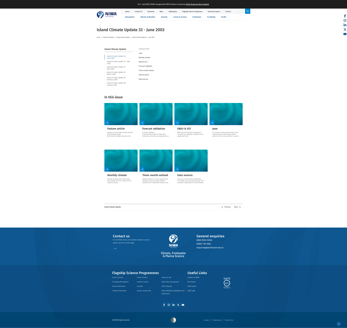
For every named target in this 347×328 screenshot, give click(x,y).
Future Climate (117, 277)
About (127, 11)
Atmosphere (130, 17)
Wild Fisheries (167, 286)
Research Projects (214, 11)
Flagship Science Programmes (192, 11)
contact (127, 243)
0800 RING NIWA (204, 240)
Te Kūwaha (211, 17)
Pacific (223, 17)
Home (98, 37)
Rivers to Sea (166, 277)
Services (228, 11)
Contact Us (138, 11)
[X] (345, 30)
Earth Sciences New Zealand (197, 4)
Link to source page (121, 121)
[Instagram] (345, 21)
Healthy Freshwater (119, 291)
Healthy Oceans (142, 282)
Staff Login (191, 291)
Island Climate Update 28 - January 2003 (116, 84)
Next (236, 207)
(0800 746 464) (203, 244)
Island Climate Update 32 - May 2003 (118, 63)
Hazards (164, 17)
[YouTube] (345, 34)
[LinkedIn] (345, 25)
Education (151, 11)
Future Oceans (142, 277)
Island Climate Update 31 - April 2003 (116, 68)
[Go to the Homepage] (107, 14)
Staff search (192, 286)
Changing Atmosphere (120, 282)
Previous (227, 207)
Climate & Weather (147, 17)
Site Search (192, 282)
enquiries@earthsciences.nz (209, 247)
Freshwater (196, 17)
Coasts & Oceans (180, 17)
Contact (206, 320)
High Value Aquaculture (170, 282)
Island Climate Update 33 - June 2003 (116, 57)
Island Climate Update (123, 37)
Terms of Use (229, 320)
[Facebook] (345, 16)
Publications (173, 11)
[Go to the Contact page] (115, 248)
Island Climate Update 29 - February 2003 (116, 79)
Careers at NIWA (193, 277)
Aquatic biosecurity (144, 291)
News (161, 11)
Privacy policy (216, 320)
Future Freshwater (119, 286)
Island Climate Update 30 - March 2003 (116, 73)
